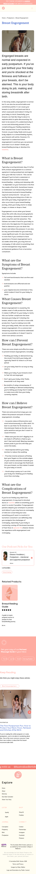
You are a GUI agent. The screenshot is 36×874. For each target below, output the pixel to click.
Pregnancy (5, 829)
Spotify (7, 812)
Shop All (21, 812)
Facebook (21, 835)
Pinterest (21, 838)
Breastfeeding (7, 572)
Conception (5, 826)
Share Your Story (6, 799)
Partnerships (22, 829)
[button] (7, 610)
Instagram (22, 832)
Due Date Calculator (7, 796)
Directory (4, 794)
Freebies (21, 815)
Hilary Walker (21, 867)
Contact (21, 826)
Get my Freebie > (28, 659)
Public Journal (25, 870)
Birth (3, 832)
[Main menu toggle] (32, 8)
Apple (6, 816)
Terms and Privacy (18, 864)
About (3, 791)
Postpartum (10, 18)
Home (4, 18)
